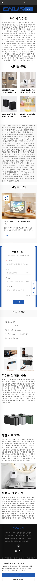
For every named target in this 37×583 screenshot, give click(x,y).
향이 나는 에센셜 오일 (11, 338)
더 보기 (6, 235)
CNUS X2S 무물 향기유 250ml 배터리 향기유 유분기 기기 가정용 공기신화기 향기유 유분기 (9, 115)
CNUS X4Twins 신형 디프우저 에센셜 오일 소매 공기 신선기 (9, 91)
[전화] (34, 288)
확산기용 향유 (24, 334)
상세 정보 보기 (9, 80)
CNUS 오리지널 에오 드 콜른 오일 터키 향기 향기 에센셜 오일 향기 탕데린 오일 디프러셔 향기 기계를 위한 (27, 115)
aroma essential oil (11, 326)
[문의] (34, 283)
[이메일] (34, 293)
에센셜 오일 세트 (10, 322)
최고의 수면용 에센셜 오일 (13, 330)
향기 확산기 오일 (10, 334)
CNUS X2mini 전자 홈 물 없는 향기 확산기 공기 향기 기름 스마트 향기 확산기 (27, 91)
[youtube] (18, 546)
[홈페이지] (13, 9)
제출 (18, 302)
